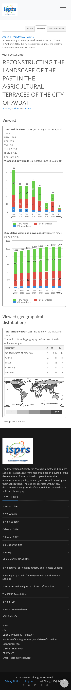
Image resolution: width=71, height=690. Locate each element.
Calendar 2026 (10, 529)
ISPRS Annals (9, 514)
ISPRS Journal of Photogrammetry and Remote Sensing (32, 567)
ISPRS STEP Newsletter (14, 609)
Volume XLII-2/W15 (23, 36)
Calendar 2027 (10, 537)
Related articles (56, 28)
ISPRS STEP (8, 601)
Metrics (41, 28)
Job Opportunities (12, 544)
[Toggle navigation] (63, 7)
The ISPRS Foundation (14, 594)
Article (30, 28)
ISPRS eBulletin (10, 521)
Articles (6, 36)
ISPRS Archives (10, 506)
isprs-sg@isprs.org (20, 657)
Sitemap (7, 552)
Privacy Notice (12, 681)
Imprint (29, 681)
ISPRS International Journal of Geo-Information (28, 586)
